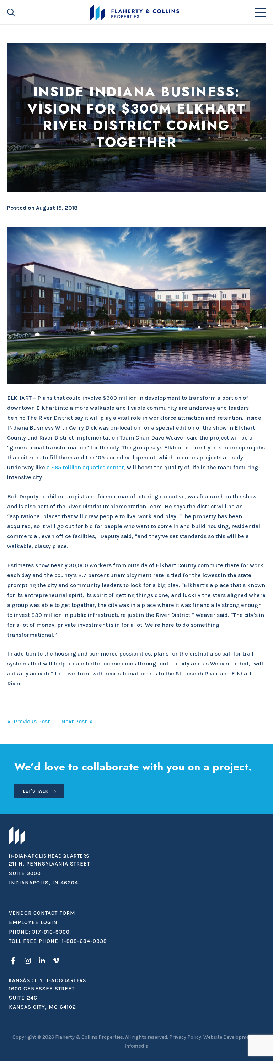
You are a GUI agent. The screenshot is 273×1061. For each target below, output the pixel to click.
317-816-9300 (51, 932)
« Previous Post (28, 721)
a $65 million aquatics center (85, 467)
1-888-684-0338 (84, 941)
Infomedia (137, 1046)
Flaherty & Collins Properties (134, 12)
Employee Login (33, 922)
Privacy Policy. (185, 1037)
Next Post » (77, 721)
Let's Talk (36, 791)
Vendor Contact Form (42, 913)
